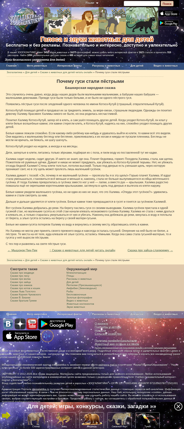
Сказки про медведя (22, 272)
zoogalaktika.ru (40, 389)
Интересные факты (69, 65)
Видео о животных (166, 65)
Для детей (136, 65)
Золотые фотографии (79, 297)
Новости (100, 330)
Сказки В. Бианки (20, 297)
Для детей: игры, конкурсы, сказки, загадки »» (91, 406)
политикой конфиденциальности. (21, 401)
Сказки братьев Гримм (23, 300)
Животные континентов (80, 303)
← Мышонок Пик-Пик (22, 250)
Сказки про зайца (20, 282)
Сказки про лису (19, 275)
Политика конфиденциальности (116, 340)
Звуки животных (75, 306)
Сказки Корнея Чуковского (25, 294)
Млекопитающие (76, 272)
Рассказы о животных (106, 65)
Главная (11, 65)
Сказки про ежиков (21, 285)
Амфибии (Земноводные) (81, 288)
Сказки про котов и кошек (25, 288)
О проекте (101, 323)
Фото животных (37, 65)
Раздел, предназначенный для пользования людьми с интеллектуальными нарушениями (135, 348)
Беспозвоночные (76, 294)
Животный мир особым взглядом (117, 344)
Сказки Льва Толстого (23, 291)
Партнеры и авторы (108, 327)
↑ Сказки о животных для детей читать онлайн (82, 250)
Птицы (70, 275)
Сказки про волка (20, 278)
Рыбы (69, 291)
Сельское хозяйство (108, 333)
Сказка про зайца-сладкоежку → (150, 250)
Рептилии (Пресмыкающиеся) (84, 285)
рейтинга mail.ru (108, 364)
